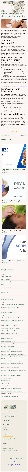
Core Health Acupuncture (15, 117)
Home (4, 427)
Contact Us (5, 431)
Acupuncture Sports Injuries (10, 438)
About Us (5, 429)
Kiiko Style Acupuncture (9, 439)
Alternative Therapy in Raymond (19, 86)
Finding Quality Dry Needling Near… (12, 201)
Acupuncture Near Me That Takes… (12, 231)
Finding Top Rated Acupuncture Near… (13, 261)
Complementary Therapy (19, 128)
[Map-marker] (10, 420)
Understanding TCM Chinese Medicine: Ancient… (13, 170)
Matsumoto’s (14, 103)
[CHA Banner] (7, 2)
